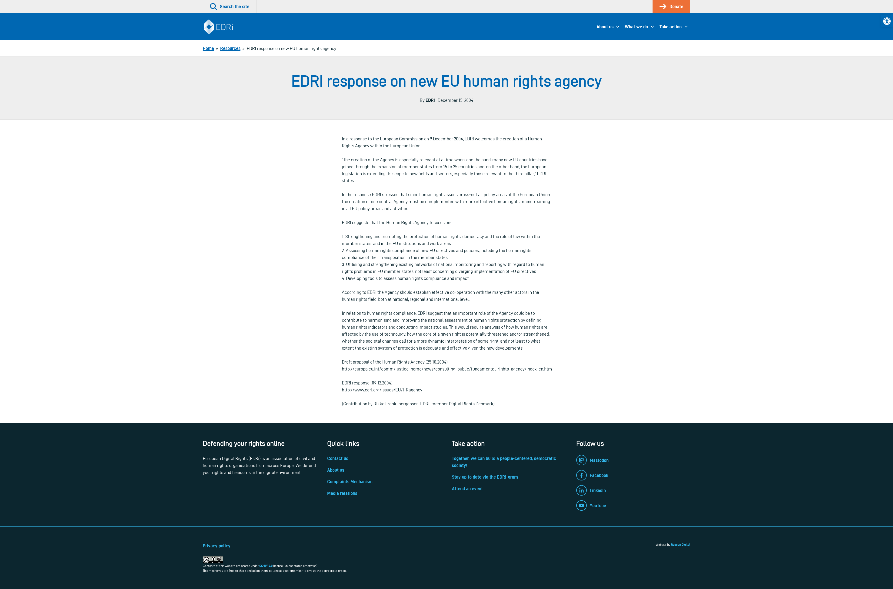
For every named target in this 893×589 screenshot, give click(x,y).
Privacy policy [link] (216, 545)
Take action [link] (671, 26)
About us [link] (604, 26)
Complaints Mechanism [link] (350, 481)
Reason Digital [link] (680, 544)
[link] (887, 21)
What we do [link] (636, 26)
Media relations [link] (342, 493)
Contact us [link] (337, 458)
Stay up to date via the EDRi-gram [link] (485, 477)
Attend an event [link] (467, 488)
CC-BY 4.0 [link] (266, 566)
